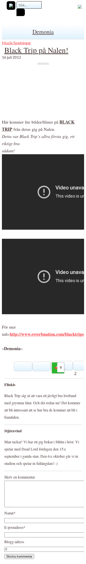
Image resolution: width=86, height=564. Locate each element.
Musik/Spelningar (16, 42)
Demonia (43, 31)
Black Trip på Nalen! (36, 50)
